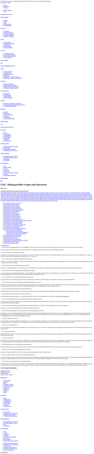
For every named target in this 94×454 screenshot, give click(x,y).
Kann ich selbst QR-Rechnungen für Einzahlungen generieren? (17, 288)
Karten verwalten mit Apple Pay (37, 192)
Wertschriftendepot (31, 194)
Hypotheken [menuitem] (6, 31)
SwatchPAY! (12, 198)
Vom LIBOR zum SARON (31, 200)
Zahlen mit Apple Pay (50, 192)
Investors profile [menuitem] (7, 167)
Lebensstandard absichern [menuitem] (9, 54)
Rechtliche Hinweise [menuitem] (8, 385)
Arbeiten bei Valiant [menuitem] (5, 143)
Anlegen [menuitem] (2, 39)
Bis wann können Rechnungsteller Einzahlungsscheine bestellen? (17, 259)
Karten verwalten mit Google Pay (79, 195)
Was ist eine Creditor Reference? (9, 325)
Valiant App (78, 199)
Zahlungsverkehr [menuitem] (7, 24)
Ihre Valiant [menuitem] (3, 129)
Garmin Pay (14, 195)
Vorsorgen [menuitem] (3, 50)
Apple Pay (14, 192)
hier (62, 279)
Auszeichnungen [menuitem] (7, 140)
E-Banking (87, 192)
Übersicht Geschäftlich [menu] (5, 65)
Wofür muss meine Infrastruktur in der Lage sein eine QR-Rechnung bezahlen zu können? (23, 310)
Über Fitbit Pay (7, 195)
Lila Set (49, 200)
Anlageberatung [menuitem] (7, 42)
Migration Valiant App (59, 196)
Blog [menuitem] (2, 63)
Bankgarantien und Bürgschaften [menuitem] (11, 86)
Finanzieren (62, 194)
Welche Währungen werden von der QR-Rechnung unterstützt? (17, 344)
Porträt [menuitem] (5, 132)
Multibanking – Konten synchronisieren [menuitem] (13, 78)
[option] (13, 203)
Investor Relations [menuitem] (4, 163)
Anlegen (9, 192)
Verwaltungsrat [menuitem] (7, 134)
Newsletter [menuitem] (6, 381)
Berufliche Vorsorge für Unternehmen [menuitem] (12, 103)
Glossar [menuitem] (5, 391)
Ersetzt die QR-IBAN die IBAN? (10, 318)
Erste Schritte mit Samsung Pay (76, 198)
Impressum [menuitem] (6, 388)
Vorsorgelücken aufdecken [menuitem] (10, 56)
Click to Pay (67, 192)
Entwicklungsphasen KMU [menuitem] (10, 106)
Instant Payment (43, 196)
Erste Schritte (73, 194)
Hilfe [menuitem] (5, 383)
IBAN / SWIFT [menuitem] (7, 380)
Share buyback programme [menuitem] (10, 175)
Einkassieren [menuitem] (6, 75)
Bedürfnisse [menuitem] (3, 109)
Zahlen (45, 200)
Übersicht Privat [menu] (4, 14)
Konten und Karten (17, 194)
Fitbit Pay (67, 194)
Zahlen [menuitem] (2, 68)
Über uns (6, 7)
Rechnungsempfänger (54, 194)
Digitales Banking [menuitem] (4, 60)
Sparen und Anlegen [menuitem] (5, 90)
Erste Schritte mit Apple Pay (23, 192)
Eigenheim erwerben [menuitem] (8, 32)
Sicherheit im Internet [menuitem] (8, 384)
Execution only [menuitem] (7, 45)
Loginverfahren (50, 196)
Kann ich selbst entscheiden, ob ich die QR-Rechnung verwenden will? (18, 354)
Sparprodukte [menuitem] (7, 93)
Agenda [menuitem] (5, 168)
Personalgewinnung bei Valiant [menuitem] (11, 146)
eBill (42, 194)
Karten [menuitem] (5, 22)
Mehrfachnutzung (11, 200)
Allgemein (3, 194)
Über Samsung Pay (25, 199)
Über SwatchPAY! (67, 199)
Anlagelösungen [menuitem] (7, 95)
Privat (5, 5)
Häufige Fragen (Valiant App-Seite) (30, 196)
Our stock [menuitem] (6, 174)
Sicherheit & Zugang (20, 200)
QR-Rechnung (4, 191)
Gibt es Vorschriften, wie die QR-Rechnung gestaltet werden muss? (18, 277)
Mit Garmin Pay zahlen (37, 195)
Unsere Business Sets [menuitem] (8, 74)
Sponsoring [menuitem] (6, 139)
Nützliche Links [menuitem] (4, 377)
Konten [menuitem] (5, 21)
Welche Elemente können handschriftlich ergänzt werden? (15, 265)
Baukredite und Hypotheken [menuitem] (10, 85)
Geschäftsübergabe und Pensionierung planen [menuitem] (14, 104)
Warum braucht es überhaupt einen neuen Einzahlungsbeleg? (16, 361)
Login (5, 11)
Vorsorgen (40, 200)
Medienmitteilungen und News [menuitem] (11, 156)
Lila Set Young (54, 200)
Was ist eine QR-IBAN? (8, 338)
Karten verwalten (80, 194)
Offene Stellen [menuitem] (7, 147)
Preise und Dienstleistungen (62, 296)
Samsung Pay (6, 198)
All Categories (4, 192)
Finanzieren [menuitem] (3, 28)
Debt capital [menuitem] (6, 171)
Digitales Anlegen (81, 192)
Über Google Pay (10, 196)
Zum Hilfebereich (5, 245)
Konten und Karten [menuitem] (5, 17)
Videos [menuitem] (5, 392)
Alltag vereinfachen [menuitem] (8, 114)
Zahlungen (38, 194)
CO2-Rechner (73, 192)
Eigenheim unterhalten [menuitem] (9, 35)
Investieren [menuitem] (6, 116)
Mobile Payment (69, 196)
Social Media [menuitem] (7, 160)
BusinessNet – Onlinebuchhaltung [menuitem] (11, 76)
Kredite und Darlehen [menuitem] (9, 84)
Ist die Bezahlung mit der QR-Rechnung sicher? (13, 252)
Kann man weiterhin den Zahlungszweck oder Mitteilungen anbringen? (18, 270)
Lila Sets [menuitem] (6, 20)
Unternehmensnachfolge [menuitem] (9, 118)
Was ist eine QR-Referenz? (8, 331)
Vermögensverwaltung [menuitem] (9, 43)
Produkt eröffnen (7, 10)
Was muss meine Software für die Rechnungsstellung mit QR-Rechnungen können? (21, 282)
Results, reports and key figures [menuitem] (11, 172)
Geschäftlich (6, 6)
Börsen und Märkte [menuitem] (8, 47)
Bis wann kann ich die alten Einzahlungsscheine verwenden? (16, 349)
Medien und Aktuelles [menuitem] (5, 153)
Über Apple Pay (60, 192)
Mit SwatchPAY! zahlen (57, 199)
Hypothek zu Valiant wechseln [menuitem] (11, 88)
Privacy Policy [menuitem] (7, 387)
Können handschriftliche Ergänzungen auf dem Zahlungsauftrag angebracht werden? (22, 299)
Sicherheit (24, 194)
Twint (73, 199)
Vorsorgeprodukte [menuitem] (8, 57)
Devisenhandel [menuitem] (7, 117)
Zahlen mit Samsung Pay (15, 199)
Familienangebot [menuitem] (7, 25)
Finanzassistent (9, 194)
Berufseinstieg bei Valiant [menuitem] (9, 149)
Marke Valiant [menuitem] (7, 138)
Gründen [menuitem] (6, 112)
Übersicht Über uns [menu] (5, 127)
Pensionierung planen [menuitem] (9, 53)
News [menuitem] (5, 166)
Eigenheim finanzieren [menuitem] (9, 33)
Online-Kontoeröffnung (26, 198)
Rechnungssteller (59, 198)
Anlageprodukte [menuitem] (7, 46)
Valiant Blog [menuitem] (6, 159)
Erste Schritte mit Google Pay (64, 195)
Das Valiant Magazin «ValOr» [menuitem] (10, 157)
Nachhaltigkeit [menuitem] (7, 136)
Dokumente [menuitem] (6, 389)
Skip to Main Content (6, 2)
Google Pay (54, 195)
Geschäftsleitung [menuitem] (7, 135)
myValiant (18, 198)
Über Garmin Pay (47, 195)
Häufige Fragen (18, 196)
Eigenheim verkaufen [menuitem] (8, 36)
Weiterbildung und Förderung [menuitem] (10, 150)
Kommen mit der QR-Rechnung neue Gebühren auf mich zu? (16, 293)
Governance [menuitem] (6, 170)
